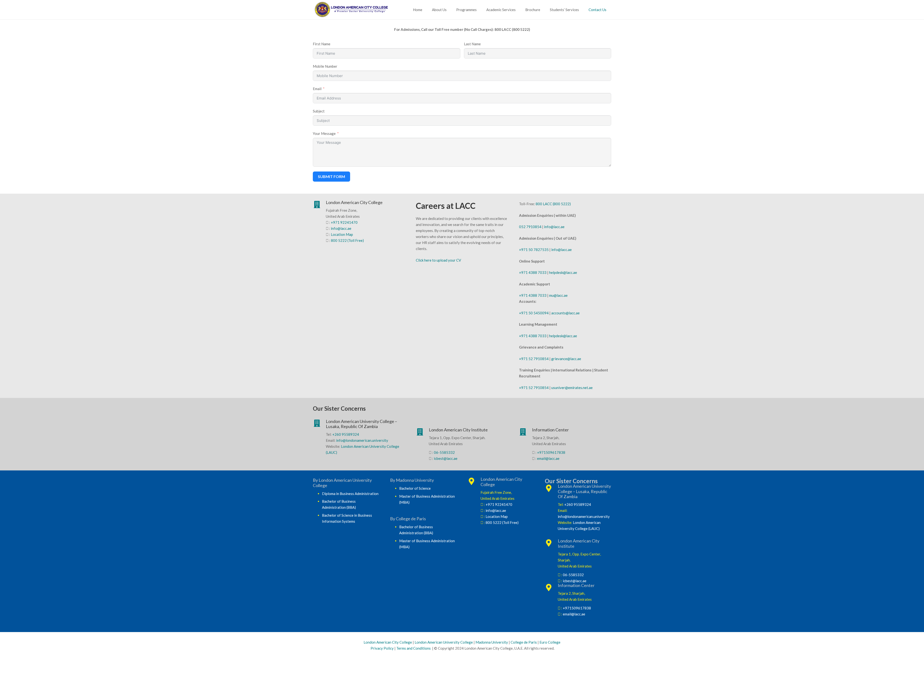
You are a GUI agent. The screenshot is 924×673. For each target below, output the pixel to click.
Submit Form (331, 176)
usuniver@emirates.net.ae (572, 387)
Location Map (342, 234)
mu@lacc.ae (558, 295)
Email (317, 88)
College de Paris (524, 642)
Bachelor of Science (415, 488)
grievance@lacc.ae (566, 358)
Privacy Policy (382, 648)
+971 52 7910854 (534, 358)
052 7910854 (530, 226)
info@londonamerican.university (362, 440)
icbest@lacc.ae (445, 458)
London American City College (388, 642)
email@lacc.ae (548, 458)
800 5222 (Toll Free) (347, 240)
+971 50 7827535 (534, 249)
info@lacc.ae (341, 228)
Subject (319, 111)
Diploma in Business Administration (350, 493)
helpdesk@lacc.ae (563, 272)
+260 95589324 (345, 434)
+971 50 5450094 (534, 313)
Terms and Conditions (413, 648)
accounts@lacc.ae (565, 313)
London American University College (444, 642)
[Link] (356, 9)
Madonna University (491, 642)
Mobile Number (325, 66)
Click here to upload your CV (438, 260)
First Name (321, 44)
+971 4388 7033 (532, 272)
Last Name (472, 44)
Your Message (324, 133)
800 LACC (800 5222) (553, 204)
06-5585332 (444, 452)
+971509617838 (551, 452)
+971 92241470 (344, 222)
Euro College (549, 642)
